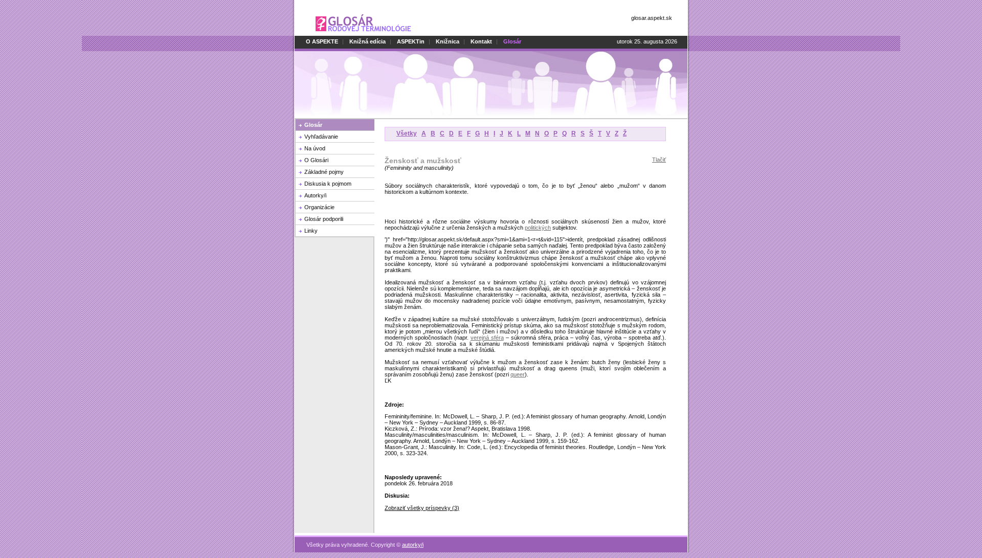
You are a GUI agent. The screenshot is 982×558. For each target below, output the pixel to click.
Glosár (313, 125)
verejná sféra (487, 337)
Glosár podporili (323, 219)
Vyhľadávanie (321, 136)
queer (517, 374)
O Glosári (316, 160)
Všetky (406, 133)
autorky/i (412, 545)
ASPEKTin (411, 41)
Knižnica (447, 41)
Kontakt (481, 41)
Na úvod (314, 148)
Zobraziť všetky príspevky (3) (422, 508)
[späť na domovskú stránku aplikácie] (363, 34)
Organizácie (319, 207)
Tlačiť (659, 160)
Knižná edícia (367, 41)
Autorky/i (315, 195)
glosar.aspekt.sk (651, 18)
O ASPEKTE (322, 41)
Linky (311, 231)
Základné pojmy (324, 172)
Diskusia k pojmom (327, 184)
